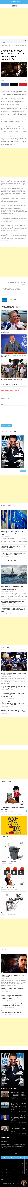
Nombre (3, 393)
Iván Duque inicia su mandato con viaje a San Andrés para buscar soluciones (14, 331)
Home (2, 45)
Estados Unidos (8, 45)
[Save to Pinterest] (23, 84)
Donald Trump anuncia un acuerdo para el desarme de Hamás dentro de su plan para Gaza (13, 609)
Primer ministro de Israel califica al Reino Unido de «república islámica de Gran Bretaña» (18, 1118)
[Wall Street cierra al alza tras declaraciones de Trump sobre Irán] (14, 661)
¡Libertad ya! (4, 836)
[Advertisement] (14, 22)
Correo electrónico (5, 398)
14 (17, 1166)
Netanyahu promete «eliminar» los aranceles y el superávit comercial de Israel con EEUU (14, 711)
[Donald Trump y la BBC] (14, 876)
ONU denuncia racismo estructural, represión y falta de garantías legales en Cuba (14, 1011)
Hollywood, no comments (8, 861)
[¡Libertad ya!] (14, 825)
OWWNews (4, 79)
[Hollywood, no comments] (14, 851)
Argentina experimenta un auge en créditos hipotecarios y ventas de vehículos (13, 687)
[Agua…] (14, 902)
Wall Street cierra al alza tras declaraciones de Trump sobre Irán (13, 674)
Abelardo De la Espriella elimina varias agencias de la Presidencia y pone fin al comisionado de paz (12, 997)
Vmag (10, 1185)
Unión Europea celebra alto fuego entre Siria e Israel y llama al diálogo (14, 546)
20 (13, 1169)
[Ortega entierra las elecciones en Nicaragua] (14, 795)
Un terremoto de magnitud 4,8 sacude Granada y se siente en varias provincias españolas (18, 1095)
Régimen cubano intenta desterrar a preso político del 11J (13, 976)
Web (2, 404)
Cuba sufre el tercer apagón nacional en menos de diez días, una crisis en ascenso (13, 989)
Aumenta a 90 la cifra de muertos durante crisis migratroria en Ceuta (12, 601)
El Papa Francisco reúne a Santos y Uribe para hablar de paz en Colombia (12, 288)
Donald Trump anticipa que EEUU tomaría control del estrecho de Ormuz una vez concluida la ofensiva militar (12, 588)
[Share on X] (14, 84)
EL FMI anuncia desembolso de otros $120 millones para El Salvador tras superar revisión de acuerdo (13, 695)
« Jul (2, 1179)
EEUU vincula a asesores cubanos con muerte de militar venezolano (14, 356)
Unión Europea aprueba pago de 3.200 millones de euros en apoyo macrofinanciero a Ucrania (13, 533)
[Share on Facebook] (5, 84)
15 (22, 1166)
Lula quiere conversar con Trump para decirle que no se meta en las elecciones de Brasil (17, 1129)
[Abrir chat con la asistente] (23, 1182)
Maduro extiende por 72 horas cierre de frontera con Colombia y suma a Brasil (16, 282)
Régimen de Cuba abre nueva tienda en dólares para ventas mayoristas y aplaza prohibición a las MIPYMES (12, 703)
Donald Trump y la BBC (7, 887)
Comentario (4, 410)
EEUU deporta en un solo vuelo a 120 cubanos (11, 379)
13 (13, 1166)
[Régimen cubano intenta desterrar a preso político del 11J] (14, 963)
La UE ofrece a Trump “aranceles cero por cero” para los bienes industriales (13, 553)
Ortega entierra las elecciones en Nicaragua (12, 808)
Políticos (6, 80)
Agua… (3, 913)
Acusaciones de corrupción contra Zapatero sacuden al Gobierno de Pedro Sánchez (13, 1004)
